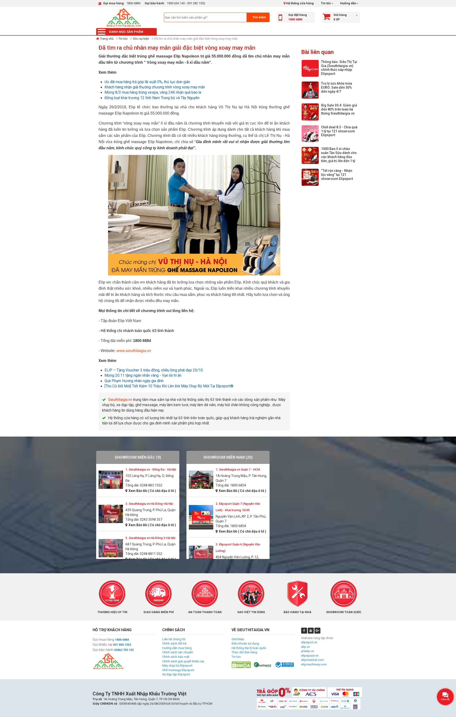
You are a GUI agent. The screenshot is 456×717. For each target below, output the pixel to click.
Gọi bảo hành (103, 650)
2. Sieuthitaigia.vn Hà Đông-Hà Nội (149, 503)
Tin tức (326, 3)
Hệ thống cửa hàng (299, 3)
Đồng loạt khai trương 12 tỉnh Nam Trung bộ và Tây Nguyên (152, 98)
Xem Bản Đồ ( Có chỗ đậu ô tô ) (152, 491)
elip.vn (305, 647)
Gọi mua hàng (103, 639)
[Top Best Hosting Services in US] (262, 664)
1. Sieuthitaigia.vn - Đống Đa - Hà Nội (150, 469)
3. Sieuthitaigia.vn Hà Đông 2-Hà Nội (150, 538)
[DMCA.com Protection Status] (241, 664)
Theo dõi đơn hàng (244, 652)
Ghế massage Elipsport (178, 670)
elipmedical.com (312, 660)
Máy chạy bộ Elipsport (177, 665)
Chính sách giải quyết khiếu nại (183, 661)
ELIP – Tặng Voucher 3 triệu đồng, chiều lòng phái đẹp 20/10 (153, 370)
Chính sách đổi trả (174, 643)
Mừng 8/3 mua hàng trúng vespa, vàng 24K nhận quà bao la (152, 92)
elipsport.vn (309, 642)
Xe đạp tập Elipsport (176, 674)
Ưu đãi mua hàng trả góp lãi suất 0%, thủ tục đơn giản (147, 82)
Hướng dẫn (347, 3)
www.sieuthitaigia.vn (133, 351)
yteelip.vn (307, 651)
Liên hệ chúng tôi (173, 639)
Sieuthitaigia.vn (120, 400)
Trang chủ (107, 38)
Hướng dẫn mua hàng (177, 648)
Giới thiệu (238, 639)
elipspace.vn (309, 655)
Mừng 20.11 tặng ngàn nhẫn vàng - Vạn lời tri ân (142, 375)
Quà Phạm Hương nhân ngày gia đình (134, 381)
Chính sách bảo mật (175, 657)
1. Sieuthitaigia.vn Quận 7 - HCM (238, 469)
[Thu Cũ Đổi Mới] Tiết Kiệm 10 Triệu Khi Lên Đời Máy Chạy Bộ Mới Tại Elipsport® (168, 386)
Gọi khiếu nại (102, 644)
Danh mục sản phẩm (126, 32)
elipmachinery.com (314, 664)
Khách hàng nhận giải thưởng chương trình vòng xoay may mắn (154, 87)
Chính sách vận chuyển (177, 652)
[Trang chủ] (123, 17)
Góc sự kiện (141, 38)
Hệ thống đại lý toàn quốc (249, 648)
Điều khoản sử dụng (245, 643)
